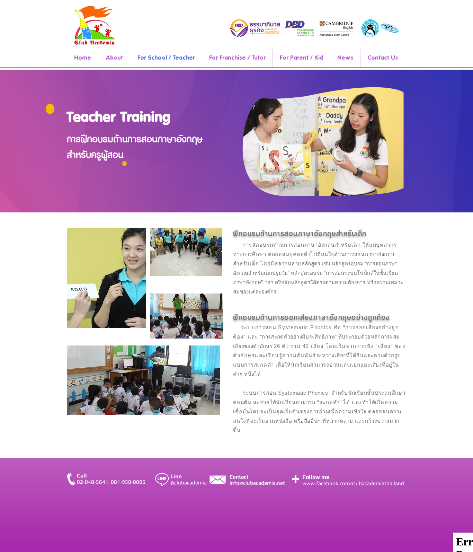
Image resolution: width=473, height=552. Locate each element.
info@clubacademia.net (257, 483)
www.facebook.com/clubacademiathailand (353, 483)
